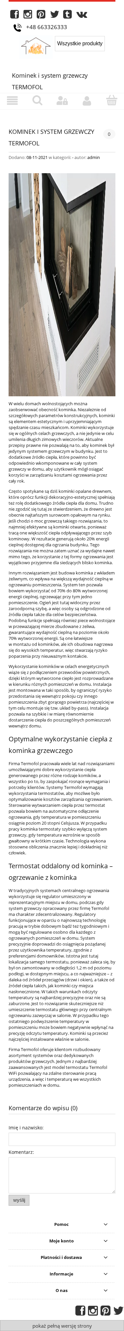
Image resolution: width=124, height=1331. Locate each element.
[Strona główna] (37, 46)
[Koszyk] (111, 100)
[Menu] (12, 101)
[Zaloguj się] (62, 100)
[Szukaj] (37, 100)
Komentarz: (21, 1152)
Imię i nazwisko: (26, 1127)
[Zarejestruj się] (86, 101)
